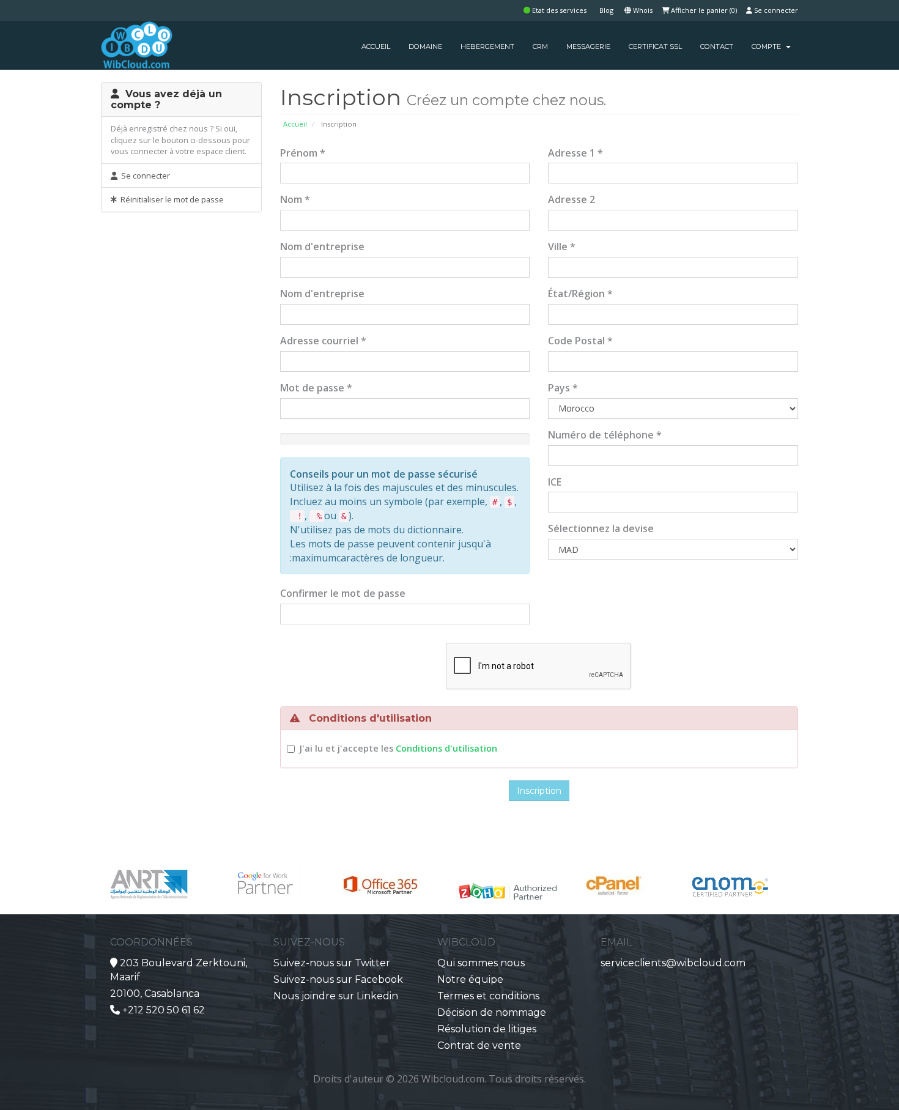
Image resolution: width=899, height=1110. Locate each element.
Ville (561, 246)
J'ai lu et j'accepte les (398, 748)
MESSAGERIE (588, 46)
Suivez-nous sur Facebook (338, 979)
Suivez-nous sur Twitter (331, 963)
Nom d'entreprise (322, 246)
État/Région (580, 293)
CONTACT (716, 46)
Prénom (302, 153)
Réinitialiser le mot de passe (170, 199)
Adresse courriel (323, 340)
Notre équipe (470, 979)
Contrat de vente (479, 1045)
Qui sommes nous (481, 963)
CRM (540, 46)
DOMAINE (425, 46)
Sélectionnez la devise (601, 528)
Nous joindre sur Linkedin (335, 996)
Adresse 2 (571, 199)
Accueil (295, 123)
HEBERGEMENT (487, 46)
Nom (295, 199)
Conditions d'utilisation (446, 748)
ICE (554, 482)
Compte (768, 46)
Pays (563, 387)
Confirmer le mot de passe (342, 593)
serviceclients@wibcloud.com (673, 963)
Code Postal (580, 340)
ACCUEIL (375, 46)
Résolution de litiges (486, 1029)
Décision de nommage (491, 1012)
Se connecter (775, 10)
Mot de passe (316, 387)
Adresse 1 (575, 153)
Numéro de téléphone (605, 435)
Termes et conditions (488, 996)
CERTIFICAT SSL (655, 46)
